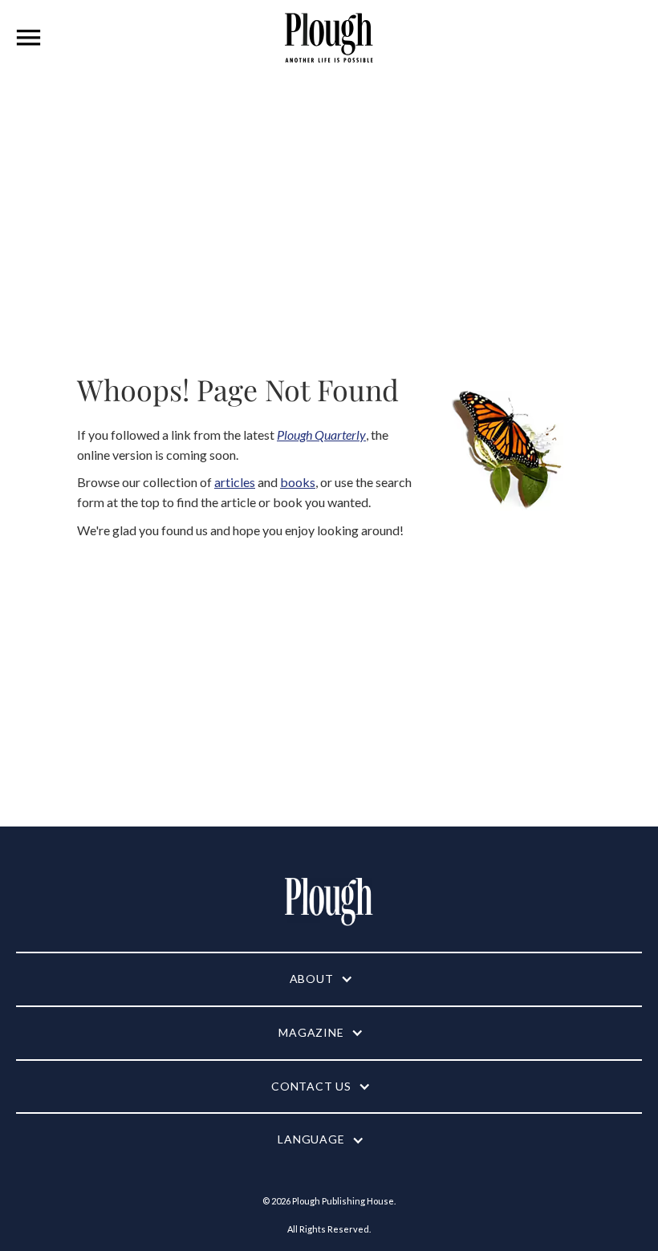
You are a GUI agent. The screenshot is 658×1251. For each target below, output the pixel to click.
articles (234, 481)
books (297, 481)
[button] (29, 38)
